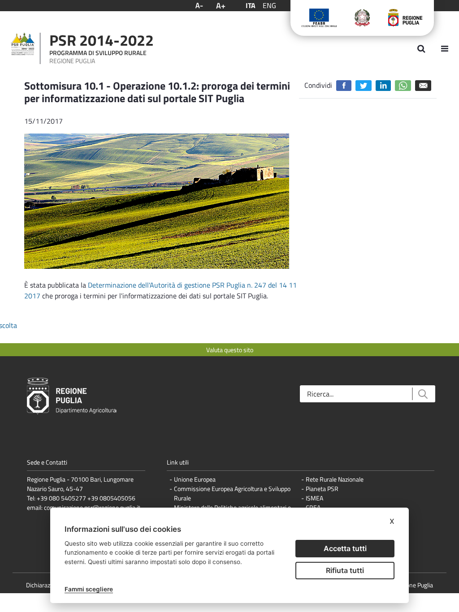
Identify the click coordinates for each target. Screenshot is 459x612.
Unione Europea (195, 479)
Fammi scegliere (89, 589)
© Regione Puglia (411, 585)
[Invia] (422, 394)
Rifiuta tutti (345, 570)
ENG (269, 5)
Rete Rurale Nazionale (335, 479)
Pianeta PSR (322, 488)
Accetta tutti (345, 548)
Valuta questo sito (229, 349)
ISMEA (314, 498)
